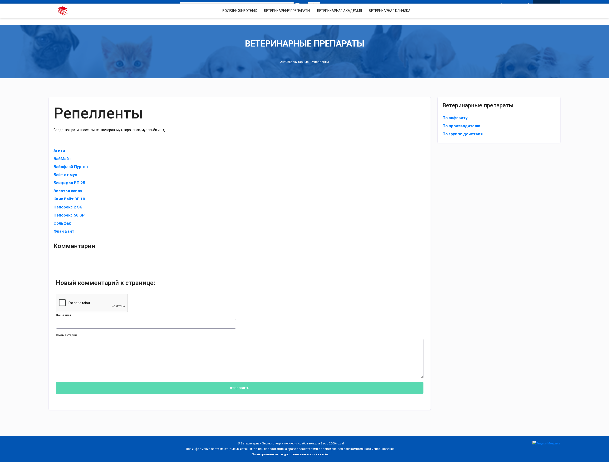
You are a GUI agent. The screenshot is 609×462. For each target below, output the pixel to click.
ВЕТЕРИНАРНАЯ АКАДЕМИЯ (339, 11)
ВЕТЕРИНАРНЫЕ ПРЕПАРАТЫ (287, 11)
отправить (239, 388)
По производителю (461, 125)
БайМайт (62, 158)
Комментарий (66, 335)
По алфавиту (455, 117)
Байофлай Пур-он (71, 166)
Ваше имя (63, 315)
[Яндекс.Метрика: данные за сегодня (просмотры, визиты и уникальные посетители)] (546, 443)
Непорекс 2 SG (68, 207)
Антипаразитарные (294, 62)
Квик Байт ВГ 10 (69, 199)
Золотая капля (68, 191)
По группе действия (462, 134)
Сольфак (62, 223)
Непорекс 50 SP (69, 215)
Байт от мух (65, 174)
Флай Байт (64, 231)
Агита (59, 150)
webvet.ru (290, 443)
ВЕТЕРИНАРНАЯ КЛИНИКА (390, 11)
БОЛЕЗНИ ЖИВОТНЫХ (239, 11)
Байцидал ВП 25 (69, 182)
